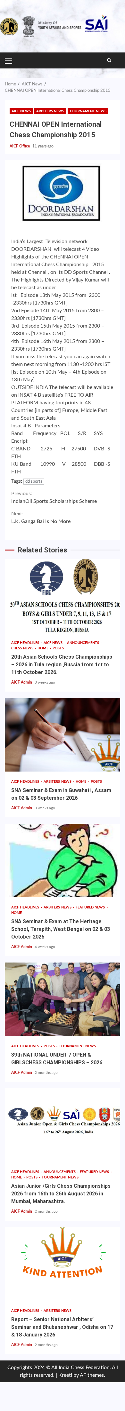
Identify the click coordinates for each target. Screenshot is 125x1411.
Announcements (83, 643)
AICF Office (20, 146)
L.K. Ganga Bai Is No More (41, 517)
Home (43, 648)
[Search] (109, 60)
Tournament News (88, 111)
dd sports (33, 482)
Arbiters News (50, 111)
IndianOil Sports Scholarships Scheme (54, 497)
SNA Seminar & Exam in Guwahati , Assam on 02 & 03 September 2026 (62, 735)
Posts (58, 648)
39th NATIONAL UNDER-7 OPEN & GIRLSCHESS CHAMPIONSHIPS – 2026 (62, 999)
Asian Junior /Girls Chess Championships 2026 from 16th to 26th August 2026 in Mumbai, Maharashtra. (62, 1125)
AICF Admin (22, 682)
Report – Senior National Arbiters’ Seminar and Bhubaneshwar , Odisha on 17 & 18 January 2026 (62, 1264)
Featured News (91, 907)
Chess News (22, 648)
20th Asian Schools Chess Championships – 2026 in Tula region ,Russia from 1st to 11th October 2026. (62, 596)
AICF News (21, 111)
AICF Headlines (25, 643)
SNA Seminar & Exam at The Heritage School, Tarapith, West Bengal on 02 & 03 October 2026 (62, 860)
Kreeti (65, 1375)
